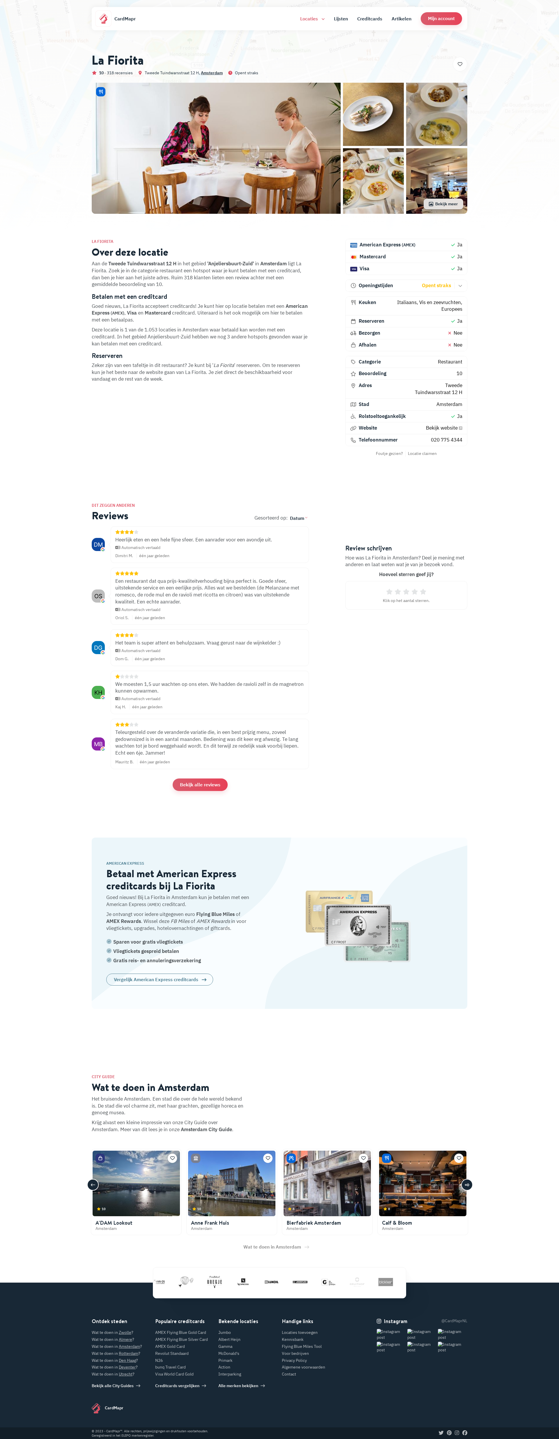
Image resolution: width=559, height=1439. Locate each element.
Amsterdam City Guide (206, 1129)
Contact (289, 1374)
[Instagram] (457, 1433)
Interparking (229, 1374)
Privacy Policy (294, 1360)
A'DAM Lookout (113, 1222)
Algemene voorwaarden (303, 1367)
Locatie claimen (422, 453)
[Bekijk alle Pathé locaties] (158, 1281)
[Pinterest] (449, 1433)
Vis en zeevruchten (440, 302)
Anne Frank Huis (210, 1222)
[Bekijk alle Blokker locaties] (358, 1281)
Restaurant (450, 362)
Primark (225, 1360)
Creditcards (369, 19)
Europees (451, 309)
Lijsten (341, 19)
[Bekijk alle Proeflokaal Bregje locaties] (187, 1281)
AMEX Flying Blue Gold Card (180, 1332)
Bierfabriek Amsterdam (313, 1222)
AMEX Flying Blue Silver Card (181, 1339)
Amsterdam (212, 72)
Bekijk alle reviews (200, 785)
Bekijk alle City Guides (113, 1385)
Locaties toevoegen (300, 1332)
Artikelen (401, 19)
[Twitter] (441, 1433)
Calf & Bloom (397, 1222)
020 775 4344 (446, 440)
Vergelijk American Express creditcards (156, 979)
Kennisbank (292, 1339)
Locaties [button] (309, 19)
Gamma (225, 1346)
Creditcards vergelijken (177, 1385)
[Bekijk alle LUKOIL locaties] (244, 1281)
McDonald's (228, 1353)
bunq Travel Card (170, 1367)
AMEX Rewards (123, 921)
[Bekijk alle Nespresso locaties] (215, 1281)
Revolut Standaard (172, 1353)
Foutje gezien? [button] (389, 453)
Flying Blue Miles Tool (302, 1346)
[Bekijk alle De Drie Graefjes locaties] (301, 1281)
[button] (441, 18)
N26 (159, 1360)
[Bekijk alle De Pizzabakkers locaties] (387, 1281)
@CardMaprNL (454, 1320)
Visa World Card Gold (174, 1374)
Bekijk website (442, 428)
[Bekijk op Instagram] (391, 1334)
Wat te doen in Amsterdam (272, 1247)
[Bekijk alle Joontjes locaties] (273, 1281)
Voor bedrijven (295, 1353)
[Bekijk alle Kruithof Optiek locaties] (330, 1281)
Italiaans (407, 302)
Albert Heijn (229, 1339)
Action (224, 1367)
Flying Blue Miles (215, 914)
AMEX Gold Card (170, 1346)
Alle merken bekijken (238, 1385)
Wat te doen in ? (112, 1332)
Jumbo (224, 1332)
